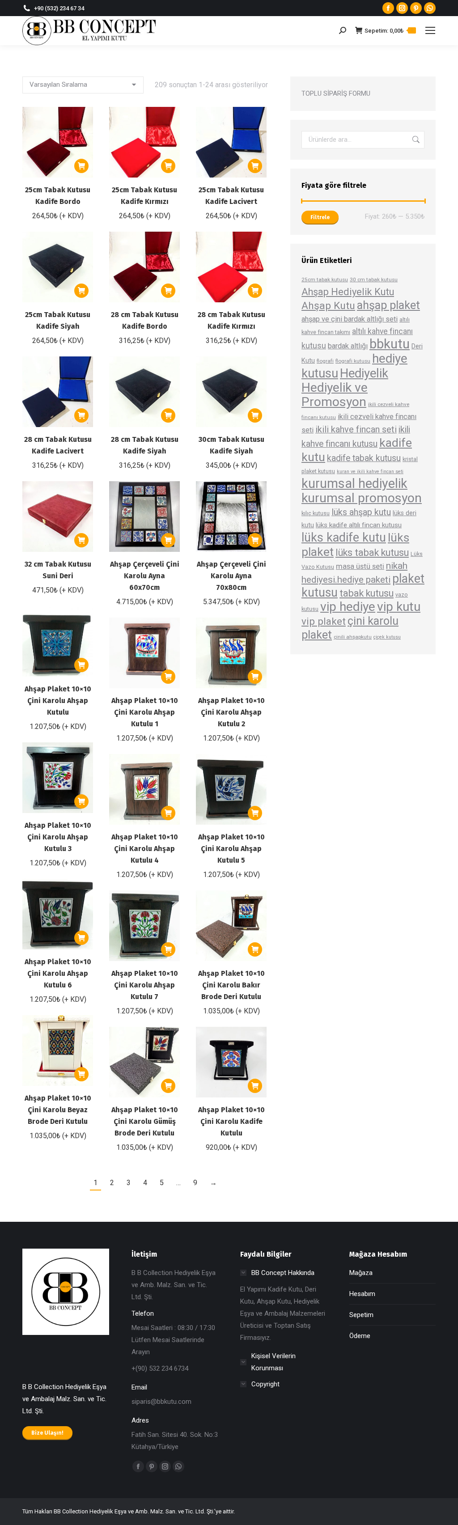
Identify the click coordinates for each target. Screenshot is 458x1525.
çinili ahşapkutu (353, 637)
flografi (325, 361)
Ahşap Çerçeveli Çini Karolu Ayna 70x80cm (231, 576)
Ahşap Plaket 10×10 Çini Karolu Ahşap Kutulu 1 (144, 712)
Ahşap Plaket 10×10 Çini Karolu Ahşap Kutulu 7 (144, 985)
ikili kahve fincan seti (356, 429)
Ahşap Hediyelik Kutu (347, 291)
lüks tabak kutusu (372, 552)
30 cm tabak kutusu (374, 279)
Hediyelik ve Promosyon (334, 394)
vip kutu (398, 606)
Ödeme (359, 1336)
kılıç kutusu (315, 513)
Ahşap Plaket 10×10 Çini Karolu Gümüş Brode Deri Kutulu (144, 1121)
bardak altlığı (348, 346)
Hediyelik (364, 373)
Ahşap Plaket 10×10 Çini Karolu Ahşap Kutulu (58, 700)
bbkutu (389, 344)
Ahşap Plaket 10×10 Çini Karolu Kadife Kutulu (231, 1121)
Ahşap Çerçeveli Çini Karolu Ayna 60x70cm (144, 576)
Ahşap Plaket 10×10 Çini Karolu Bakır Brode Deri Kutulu (231, 985)
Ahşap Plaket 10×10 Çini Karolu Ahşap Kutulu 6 (58, 973)
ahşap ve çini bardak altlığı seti (349, 319)
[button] (81, 166)
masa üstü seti (360, 566)
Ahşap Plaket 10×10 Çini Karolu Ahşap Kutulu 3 (58, 837)
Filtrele (320, 217)
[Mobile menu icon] (430, 30)
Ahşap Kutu (328, 306)
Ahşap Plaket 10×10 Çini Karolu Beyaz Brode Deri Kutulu (58, 1110)
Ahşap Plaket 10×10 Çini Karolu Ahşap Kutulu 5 (231, 848)
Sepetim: (389, 30)
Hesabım (362, 1294)
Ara (415, 139)
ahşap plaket (388, 305)
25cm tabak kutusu (324, 279)
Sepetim (361, 1315)
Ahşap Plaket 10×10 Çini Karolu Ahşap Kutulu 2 (231, 712)
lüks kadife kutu (343, 537)
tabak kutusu (366, 593)
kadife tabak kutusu (364, 458)
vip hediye (347, 606)
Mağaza (361, 1273)
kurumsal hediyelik (354, 483)
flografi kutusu (352, 361)
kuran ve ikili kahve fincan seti (370, 471)
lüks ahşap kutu (361, 512)
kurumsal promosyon (361, 498)
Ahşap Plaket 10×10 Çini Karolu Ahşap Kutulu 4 (144, 848)
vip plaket (323, 621)
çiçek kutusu (387, 637)
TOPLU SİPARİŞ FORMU (335, 93)
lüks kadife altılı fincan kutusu (359, 525)
